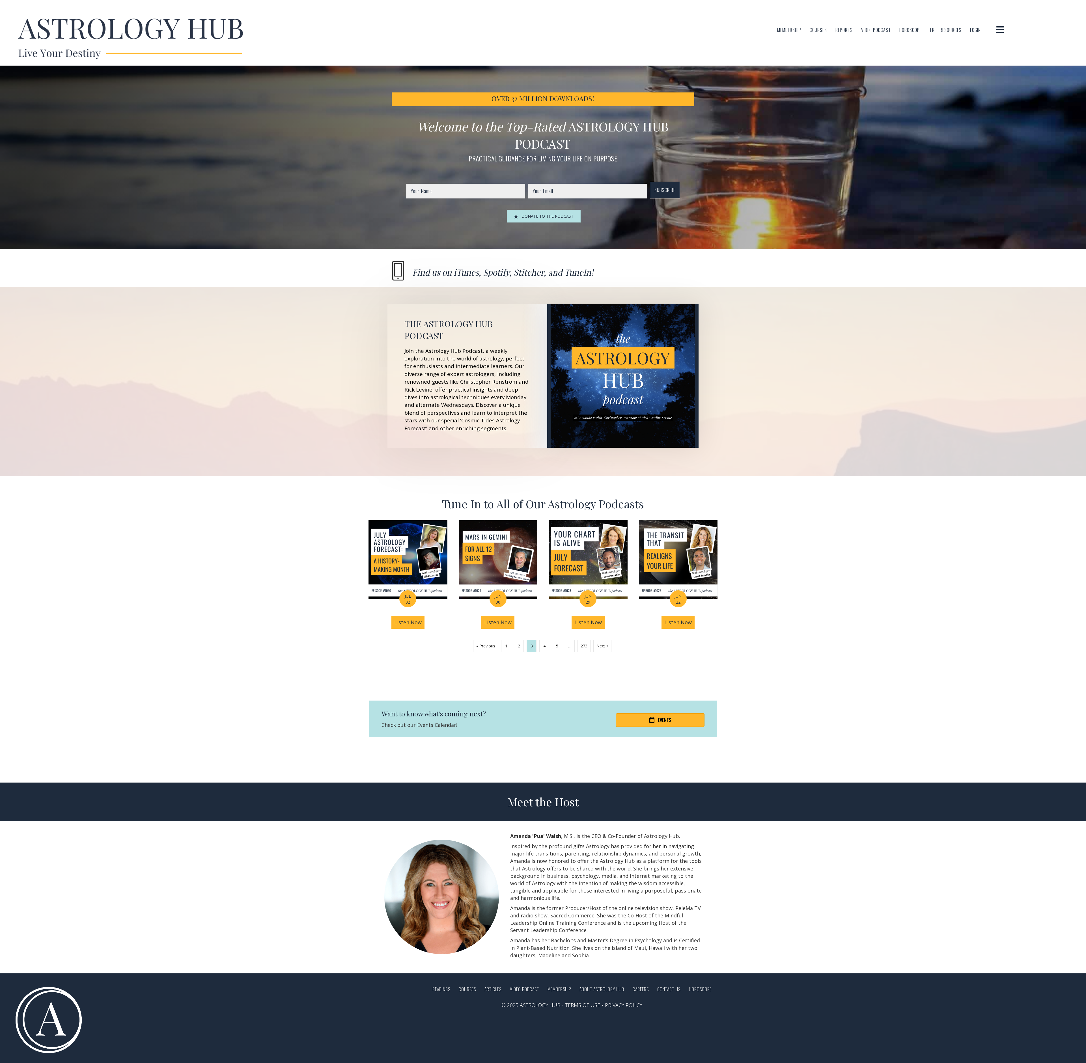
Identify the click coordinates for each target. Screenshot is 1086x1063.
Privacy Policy (623, 1005)
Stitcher (529, 272)
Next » (602, 646)
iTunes (466, 272)
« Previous (485, 646)
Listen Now (409, 622)
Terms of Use (582, 1005)
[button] (665, 190)
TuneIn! (578, 272)
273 (584, 646)
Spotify (496, 272)
